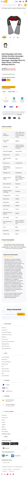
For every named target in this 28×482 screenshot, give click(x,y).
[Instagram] (5, 474)
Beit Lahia (4, 429)
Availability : (5, 68)
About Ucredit (5, 368)
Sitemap (4, 337)
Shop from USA (6, 462)
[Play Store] (14, 444)
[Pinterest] (14, 474)
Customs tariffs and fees (8, 341)
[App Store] (6, 444)
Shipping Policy (5, 344)
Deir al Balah (5, 431)
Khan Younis (5, 417)
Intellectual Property (7, 334)
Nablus (3, 427)
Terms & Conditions (7, 469)
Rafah (3, 420)
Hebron (3, 422)
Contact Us (4, 330)
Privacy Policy (17, 469)
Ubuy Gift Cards (6, 371)
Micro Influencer (6, 346)
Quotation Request (6, 332)
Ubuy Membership (6, 348)
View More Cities (6, 434)
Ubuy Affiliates (5, 375)
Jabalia (3, 424)
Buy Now (20, 114)
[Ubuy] (6, 1)
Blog (3, 373)
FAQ (3, 366)
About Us (4, 327)
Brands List (4, 359)
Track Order (5, 339)
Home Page (4, 8)
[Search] (25, 5)
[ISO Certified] (15, 455)
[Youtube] (8, 474)
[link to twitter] (17, 37)
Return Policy (5, 364)
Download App (5, 357)
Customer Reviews (6, 361)
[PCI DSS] (5, 456)
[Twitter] (11, 474)
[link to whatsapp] (10, 37)
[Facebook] (3, 474)
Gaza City (4, 415)
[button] (17, 1)
